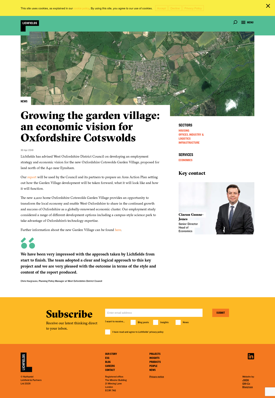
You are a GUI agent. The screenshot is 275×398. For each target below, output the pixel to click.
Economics (185, 160)
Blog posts (143, 322)
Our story (111, 354)
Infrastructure (189, 142)
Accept (161, 8)
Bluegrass (247, 387)
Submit (220, 312)
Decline (175, 8)
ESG (107, 358)
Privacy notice (156, 376)
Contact (110, 370)
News (186, 322)
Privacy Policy (193, 8)
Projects (155, 354)
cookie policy (81, 8)
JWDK (245, 380)
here (118, 230)
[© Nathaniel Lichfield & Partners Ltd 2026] (30, 26)
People (153, 366)
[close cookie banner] (268, 6)
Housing (184, 130)
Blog (108, 362)
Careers (110, 366)
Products (155, 362)
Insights (164, 322)
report (31, 177)
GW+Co (246, 383)
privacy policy (156, 332)
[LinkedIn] (251, 356)
